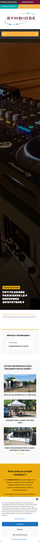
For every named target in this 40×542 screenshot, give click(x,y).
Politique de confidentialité (19, 539)
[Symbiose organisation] (20, 19)
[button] (37, 499)
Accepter (20, 524)
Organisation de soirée (27, 314)
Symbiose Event (27, 6)
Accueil (5, 314)
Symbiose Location (8, 6)
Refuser (20, 529)
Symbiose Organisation (8, 2)
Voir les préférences (20, 535)
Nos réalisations (14, 314)
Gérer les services (19, 518)
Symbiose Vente (27, 2)
